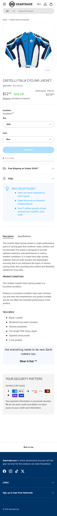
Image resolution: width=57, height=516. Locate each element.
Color (5, 133)
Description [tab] (8, 236)
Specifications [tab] (24, 236)
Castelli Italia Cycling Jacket (19, 20)
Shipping (6, 98)
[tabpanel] (28, 291)
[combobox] (28, 11)
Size (4, 118)
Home (5, 20)
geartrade (7, 85)
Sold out (28, 150)
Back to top (28, 447)
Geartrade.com (14, 509)
